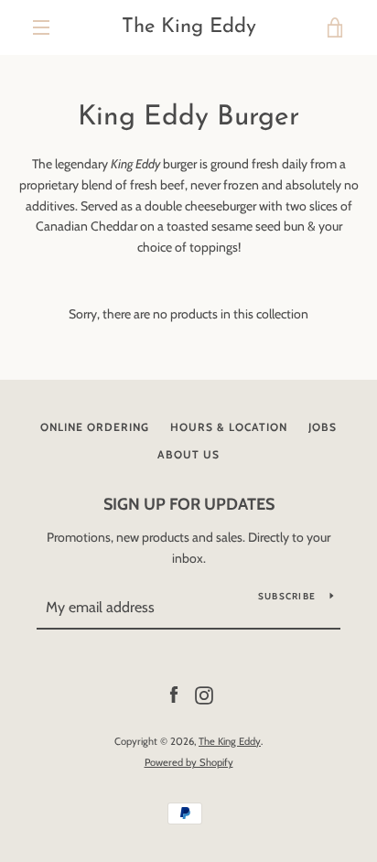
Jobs (322, 427)
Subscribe (287, 596)
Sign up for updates (189, 504)
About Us (188, 454)
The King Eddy (189, 27)
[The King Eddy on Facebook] (174, 694)
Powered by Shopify (189, 762)
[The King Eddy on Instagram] (204, 694)
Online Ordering (94, 427)
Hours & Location (228, 427)
